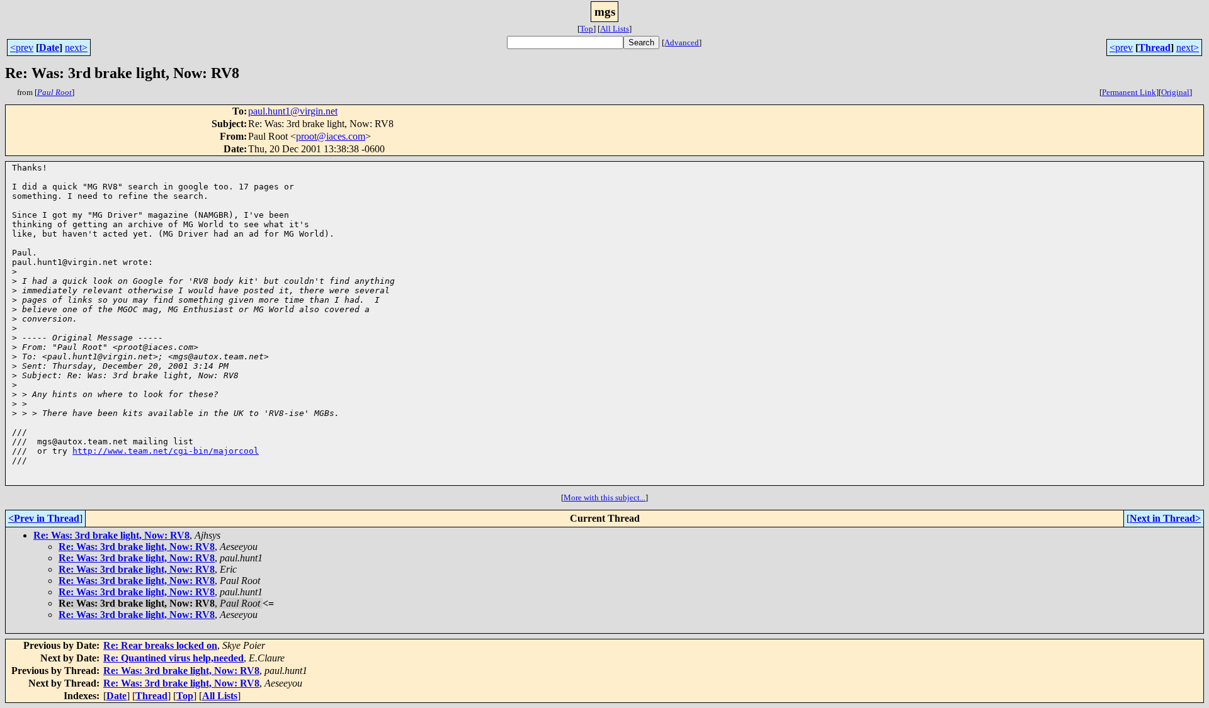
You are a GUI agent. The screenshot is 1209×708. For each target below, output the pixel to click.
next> (76, 47)
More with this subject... (604, 497)
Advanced (681, 42)
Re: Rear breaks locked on (160, 645)
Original (1175, 92)
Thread (1154, 47)
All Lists (614, 28)
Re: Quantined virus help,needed (173, 658)
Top (586, 28)
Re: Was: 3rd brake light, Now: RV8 (111, 535)
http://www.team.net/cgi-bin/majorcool (165, 451)
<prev (21, 47)
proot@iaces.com (330, 136)
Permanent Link (1129, 92)
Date (49, 47)
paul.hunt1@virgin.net (293, 111)
